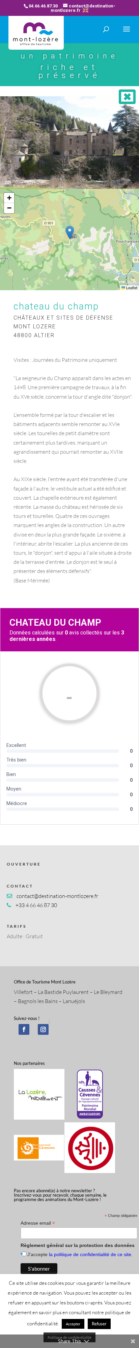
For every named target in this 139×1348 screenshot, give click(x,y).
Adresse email (38, 1223)
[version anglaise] (85, 10)
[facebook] (24, 1029)
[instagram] (43, 1029)
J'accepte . (80, 1254)
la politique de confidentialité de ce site (90, 1254)
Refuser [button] (99, 1323)
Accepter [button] (73, 1324)
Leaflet (131, 287)
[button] (69, 233)
